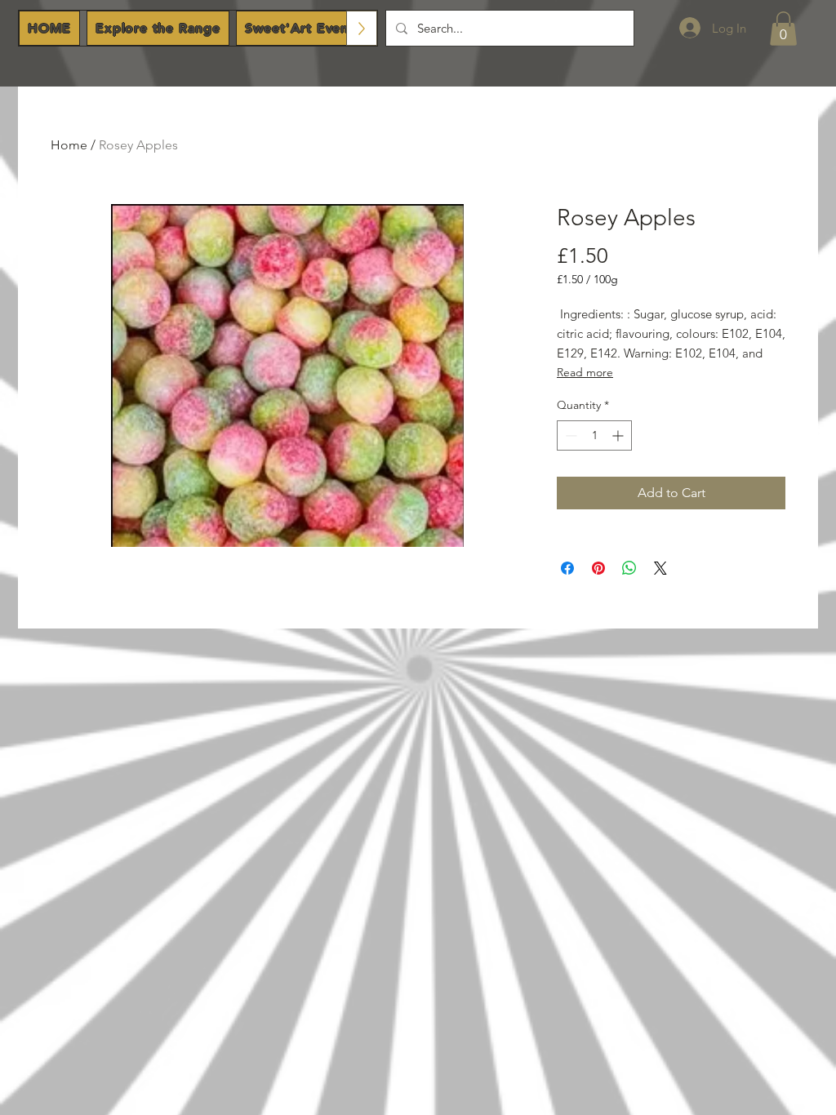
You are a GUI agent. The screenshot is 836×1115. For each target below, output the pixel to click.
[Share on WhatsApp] (629, 568)
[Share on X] (660, 568)
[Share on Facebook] (567, 568)
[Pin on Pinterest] (598, 568)
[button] (783, 28)
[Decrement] (569, 435)
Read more (585, 372)
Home (69, 145)
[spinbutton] (594, 435)
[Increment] (619, 435)
